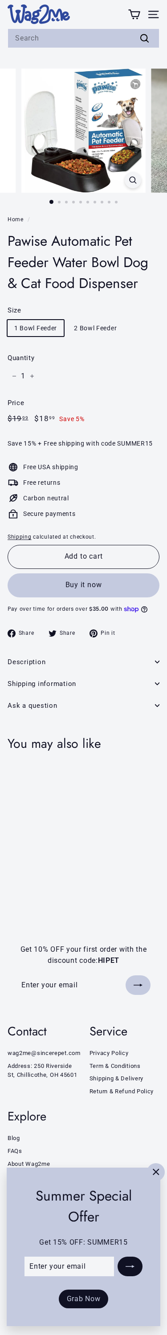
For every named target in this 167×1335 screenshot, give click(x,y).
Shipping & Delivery (116, 1078)
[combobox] (83, 38)
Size (14, 310)
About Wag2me (29, 1164)
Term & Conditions (115, 1066)
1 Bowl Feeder (35, 328)
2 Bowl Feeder (95, 328)
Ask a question (32, 706)
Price (16, 403)
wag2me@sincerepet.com (44, 1053)
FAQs (15, 1151)
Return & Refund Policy (122, 1091)
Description (26, 662)
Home (16, 219)
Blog (14, 1138)
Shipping (20, 537)
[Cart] (134, 14)
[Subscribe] (130, 1266)
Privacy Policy (109, 1053)
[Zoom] (133, 180)
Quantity (21, 358)
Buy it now (83, 584)
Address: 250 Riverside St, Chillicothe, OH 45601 (42, 1071)
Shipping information (42, 684)
